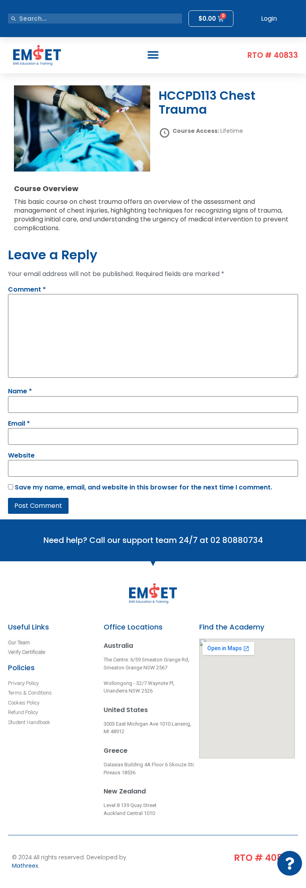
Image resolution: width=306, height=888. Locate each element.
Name (20, 391)
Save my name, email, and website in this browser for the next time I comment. (143, 487)
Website (21, 455)
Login (269, 18)
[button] (153, 55)
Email (19, 423)
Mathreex (25, 866)
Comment (27, 289)
